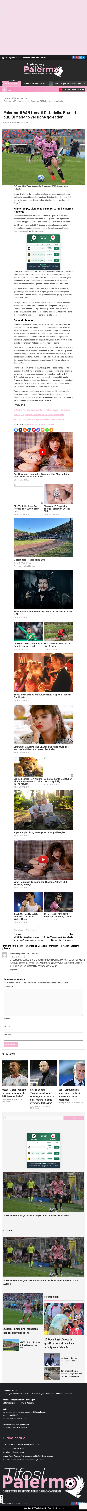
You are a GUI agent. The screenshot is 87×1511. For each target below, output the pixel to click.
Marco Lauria (22, 1427)
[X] (20, 430)
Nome (7, 1019)
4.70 (42, 254)
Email (7, 1027)
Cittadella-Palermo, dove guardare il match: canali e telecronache (42, 410)
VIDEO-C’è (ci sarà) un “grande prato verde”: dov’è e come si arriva (28, 937)
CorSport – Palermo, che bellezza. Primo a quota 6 (21, 1444)
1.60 (33, 254)
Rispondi (13, 970)
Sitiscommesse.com (42, 1163)
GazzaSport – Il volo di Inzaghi (13, 1452)
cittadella (21, 930)
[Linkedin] (29, 430)
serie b (35, 930)
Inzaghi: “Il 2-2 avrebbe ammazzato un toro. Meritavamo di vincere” (36, 1215)
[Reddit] (25, 430)
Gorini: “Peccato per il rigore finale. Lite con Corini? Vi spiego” (58, 937)
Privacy (1, 1499)
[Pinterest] (34, 430)
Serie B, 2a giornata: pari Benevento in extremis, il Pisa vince (43, 84)
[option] (44, 1196)
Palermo (28, 930)
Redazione (26, 58)
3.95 (37, 254)
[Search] (56, 89)
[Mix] (43, 430)
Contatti (43, 58)
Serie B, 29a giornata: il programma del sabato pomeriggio (39, 415)
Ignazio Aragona (22, 1424)
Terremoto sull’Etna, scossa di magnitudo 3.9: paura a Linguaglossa (71, 1373)
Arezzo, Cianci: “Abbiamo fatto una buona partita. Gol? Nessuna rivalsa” (14, 1093)
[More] (51, 430)
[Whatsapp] (47, 430)
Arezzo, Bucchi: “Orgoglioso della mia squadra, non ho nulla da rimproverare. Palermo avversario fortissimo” (42, 1096)
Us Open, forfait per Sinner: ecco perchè (69, 1359)
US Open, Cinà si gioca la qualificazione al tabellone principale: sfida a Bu (59, 1343)
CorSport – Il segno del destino (13, 1448)
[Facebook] (16, 430)
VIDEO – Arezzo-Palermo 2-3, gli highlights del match (30, 1345)
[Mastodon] (38, 430)
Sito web (7, 1035)
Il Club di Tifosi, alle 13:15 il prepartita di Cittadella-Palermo (39, 419)
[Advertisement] (43, 38)
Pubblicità (35, 58)
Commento (9, 986)
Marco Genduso (10, 122)
